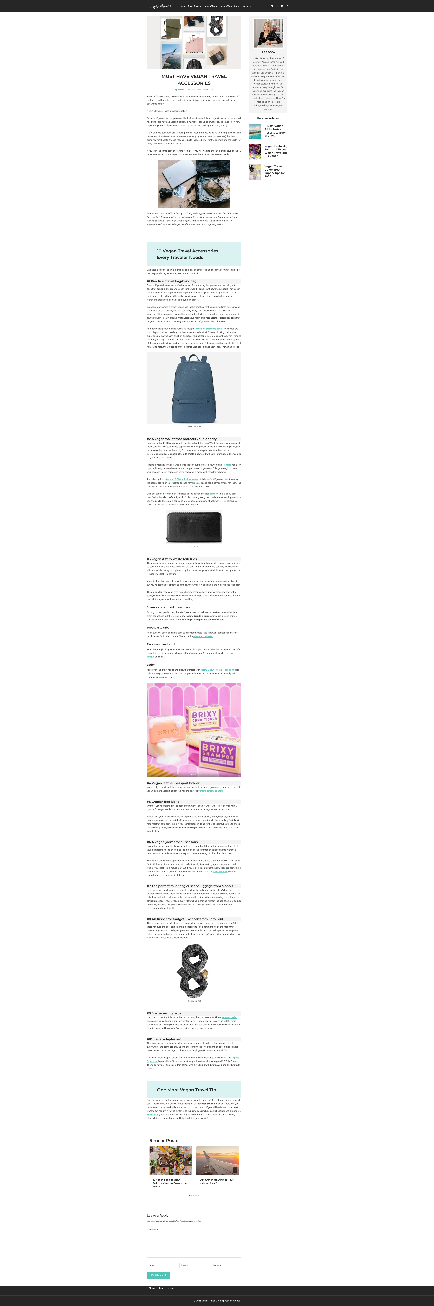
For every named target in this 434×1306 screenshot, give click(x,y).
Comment (154, 1229)
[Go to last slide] (153, 1170)
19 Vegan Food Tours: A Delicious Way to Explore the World (170, 1183)
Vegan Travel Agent (230, 6)
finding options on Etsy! (211, 791)
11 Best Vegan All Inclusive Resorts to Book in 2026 (275, 131)
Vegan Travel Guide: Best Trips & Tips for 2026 (274, 171)
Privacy (170, 1288)
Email (184, 1265)
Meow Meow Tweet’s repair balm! (218, 669)
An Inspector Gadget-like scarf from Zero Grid (187, 919)
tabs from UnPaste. (203, 636)
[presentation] (171, 1160)
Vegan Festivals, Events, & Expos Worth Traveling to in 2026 (275, 151)
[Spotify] (282, 6)
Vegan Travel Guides (191, 6)
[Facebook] (272, 6)
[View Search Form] (288, 6)
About (152, 1288)
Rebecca (181, 89)
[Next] (235, 1170)
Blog (160, 1288)
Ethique (150, 656)
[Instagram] (277, 6)
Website (217, 1265)
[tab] (189, 1195)
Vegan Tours (211, 6)
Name (152, 1265)
